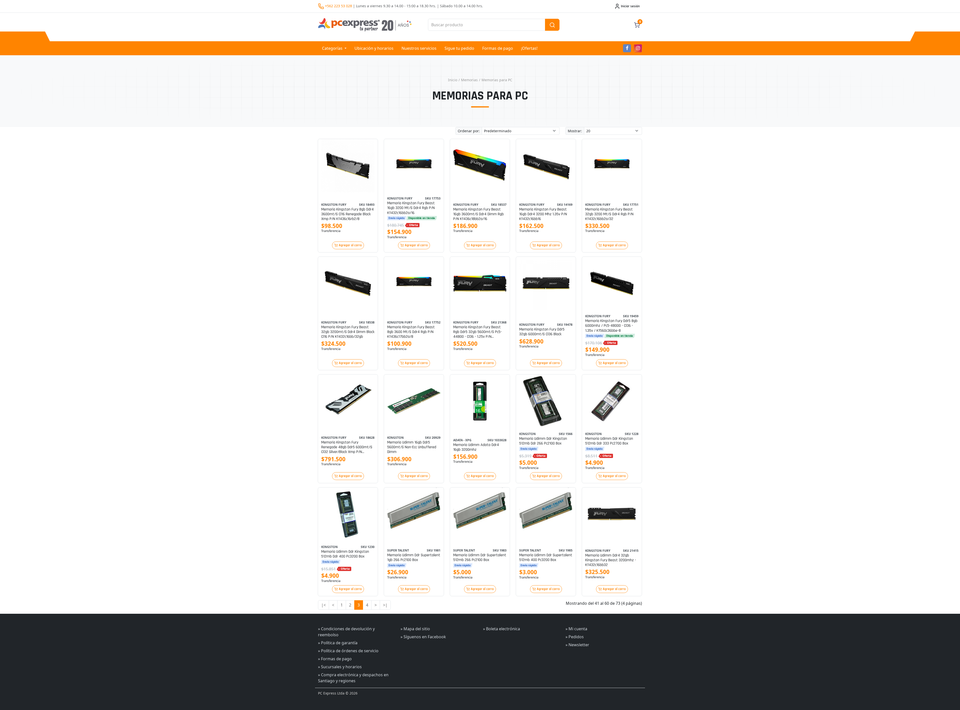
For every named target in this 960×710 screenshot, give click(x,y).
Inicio (452, 80)
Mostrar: (575, 130)
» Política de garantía (338, 643)
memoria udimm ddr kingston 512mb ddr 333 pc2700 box (609, 441)
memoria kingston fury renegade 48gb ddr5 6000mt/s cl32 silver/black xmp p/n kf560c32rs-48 (346, 447)
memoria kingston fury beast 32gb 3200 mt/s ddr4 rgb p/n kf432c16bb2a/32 (609, 214)
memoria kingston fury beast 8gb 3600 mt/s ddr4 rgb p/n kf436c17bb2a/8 (411, 332)
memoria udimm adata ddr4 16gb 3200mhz (476, 447)
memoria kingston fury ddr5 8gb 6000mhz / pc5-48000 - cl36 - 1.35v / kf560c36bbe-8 (611, 325)
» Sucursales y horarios (340, 667)
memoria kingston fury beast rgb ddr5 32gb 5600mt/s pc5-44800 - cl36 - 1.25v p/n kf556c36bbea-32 (477, 332)
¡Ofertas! (529, 48)
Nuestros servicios (419, 48)
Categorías (333, 48)
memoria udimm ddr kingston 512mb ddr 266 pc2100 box (543, 441)
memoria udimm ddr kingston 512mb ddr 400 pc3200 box (345, 554)
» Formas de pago (335, 659)
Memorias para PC (497, 80)
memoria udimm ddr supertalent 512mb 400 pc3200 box (545, 557)
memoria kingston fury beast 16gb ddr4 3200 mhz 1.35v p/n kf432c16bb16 (543, 214)
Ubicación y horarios (374, 48)
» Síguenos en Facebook (423, 637)
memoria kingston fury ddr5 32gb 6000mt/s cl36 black (541, 331)
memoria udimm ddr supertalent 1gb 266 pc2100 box (413, 557)
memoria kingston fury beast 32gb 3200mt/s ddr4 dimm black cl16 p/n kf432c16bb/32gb (347, 332)
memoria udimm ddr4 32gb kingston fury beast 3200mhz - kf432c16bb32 (610, 560)
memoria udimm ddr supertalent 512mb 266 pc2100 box (479, 557)
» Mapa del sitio (415, 629)
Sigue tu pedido (459, 48)
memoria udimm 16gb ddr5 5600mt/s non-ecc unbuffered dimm (411, 447)
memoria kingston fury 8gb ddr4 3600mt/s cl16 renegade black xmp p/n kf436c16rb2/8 (347, 214)
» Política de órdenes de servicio (348, 651)
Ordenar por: (469, 130)
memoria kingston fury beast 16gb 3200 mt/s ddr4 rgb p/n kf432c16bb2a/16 (411, 208)
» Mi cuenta (576, 629)
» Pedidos (575, 637)
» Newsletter (577, 645)
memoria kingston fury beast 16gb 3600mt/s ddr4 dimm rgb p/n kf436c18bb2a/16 (478, 214)
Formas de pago (497, 48)
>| (385, 605)
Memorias (469, 80)
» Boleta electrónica (501, 629)
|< (323, 605)
